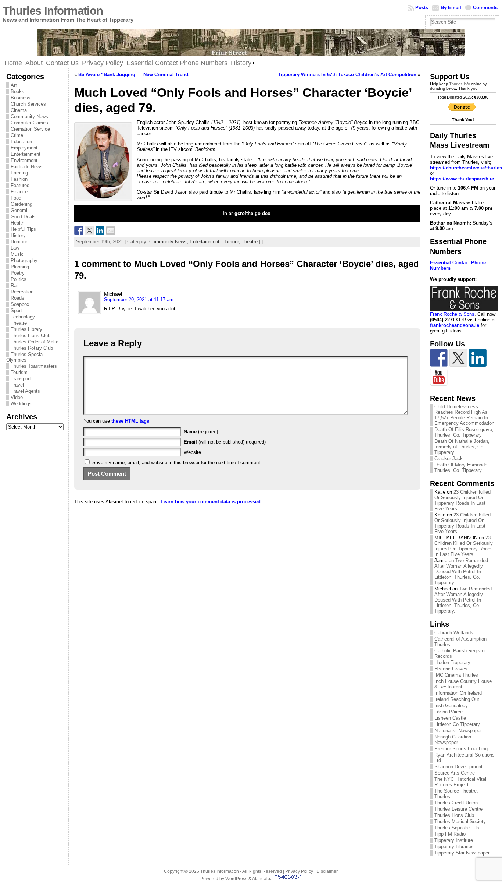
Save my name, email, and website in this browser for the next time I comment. (177, 462)
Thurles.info (459, 84)
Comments (485, 7)
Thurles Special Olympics (25, 357)
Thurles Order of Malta (34, 342)
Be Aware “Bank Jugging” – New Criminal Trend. (134, 74)
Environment (24, 160)
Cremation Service (30, 129)
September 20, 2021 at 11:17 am (138, 299)
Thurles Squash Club (456, 828)
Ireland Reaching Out (456, 699)
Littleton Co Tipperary (457, 724)
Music (17, 254)
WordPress (236, 878)
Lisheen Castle (450, 718)
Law (15, 248)
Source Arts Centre (454, 773)
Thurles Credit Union (456, 802)
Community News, (169, 241)
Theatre (19, 323)
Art (14, 85)
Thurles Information (53, 10)
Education (21, 141)
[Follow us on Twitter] (458, 358)
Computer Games (29, 123)
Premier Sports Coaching (461, 748)
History (18, 235)
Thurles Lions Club (30, 335)
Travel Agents (25, 391)
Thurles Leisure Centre (458, 809)
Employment (24, 148)
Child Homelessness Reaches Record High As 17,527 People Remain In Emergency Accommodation (464, 415)
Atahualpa (262, 878)
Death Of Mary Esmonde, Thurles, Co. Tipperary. (461, 467)
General (19, 210)
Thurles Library (26, 329)
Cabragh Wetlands (453, 632)
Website (192, 452)
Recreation (22, 292)
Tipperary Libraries (454, 846)
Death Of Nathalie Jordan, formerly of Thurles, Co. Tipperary (462, 446)
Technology (23, 317)
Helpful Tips (23, 229)
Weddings (21, 403)
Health (17, 223)
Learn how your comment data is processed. (211, 501)
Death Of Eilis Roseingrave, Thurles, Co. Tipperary (464, 432)
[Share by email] (110, 230)
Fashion (19, 179)
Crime (17, 135)
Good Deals (23, 216)
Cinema (19, 110)
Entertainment (25, 154)
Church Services (28, 104)
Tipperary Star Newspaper (462, 853)
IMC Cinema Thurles (456, 675)
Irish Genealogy (451, 705)
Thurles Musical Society (460, 821)
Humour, (231, 241)
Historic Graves (450, 668)
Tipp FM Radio (450, 834)
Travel (17, 385)
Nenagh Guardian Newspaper (452, 739)
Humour (19, 241)
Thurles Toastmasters (34, 366)
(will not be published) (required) (225, 442)
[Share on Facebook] (78, 230)
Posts (421, 7)
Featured (20, 185)
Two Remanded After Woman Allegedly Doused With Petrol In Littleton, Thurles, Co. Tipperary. (461, 571)
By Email (451, 7)
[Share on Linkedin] (100, 230)
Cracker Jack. (449, 458)
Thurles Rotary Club (32, 348)
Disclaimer (327, 871)
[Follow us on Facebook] (439, 358)
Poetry (18, 273)
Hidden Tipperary (452, 662)
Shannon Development (458, 766)
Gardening (21, 204)
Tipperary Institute (453, 840)
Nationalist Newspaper (458, 730)
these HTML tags (130, 421)
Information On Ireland (458, 693)
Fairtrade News (27, 166)
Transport (21, 378)
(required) (201, 431)
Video (17, 397)
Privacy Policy (299, 871)
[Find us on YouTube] (439, 377)
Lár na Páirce (448, 712)
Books (17, 91)
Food (16, 198)
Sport (16, 310)
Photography (24, 260)
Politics (18, 279)
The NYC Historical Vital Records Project (460, 781)
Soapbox (20, 304)
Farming (19, 173)
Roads (17, 298)
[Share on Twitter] (89, 230)
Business (21, 98)
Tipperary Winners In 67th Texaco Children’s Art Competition (347, 74)
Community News (29, 116)
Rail (15, 285)
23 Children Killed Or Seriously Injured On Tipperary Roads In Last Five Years (462, 500)
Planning (20, 266)
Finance (19, 191)
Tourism (19, 372)
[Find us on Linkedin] (478, 358)
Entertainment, (206, 241)
